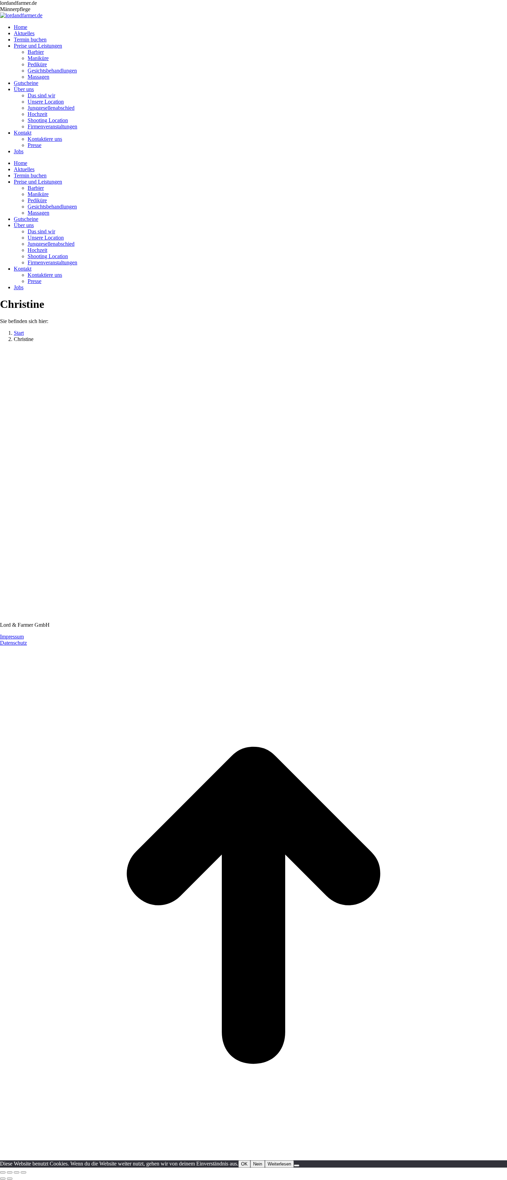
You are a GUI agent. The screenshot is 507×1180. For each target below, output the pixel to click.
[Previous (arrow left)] (3, 1179)
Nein (257, 1164)
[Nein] (296, 1165)
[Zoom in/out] (23, 1172)
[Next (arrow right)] (9, 1179)
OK (244, 1164)
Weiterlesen (279, 1164)
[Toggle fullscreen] (16, 1172)
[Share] (9, 1172)
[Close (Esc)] (3, 1172)
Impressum (12, 637)
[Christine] (168, 619)
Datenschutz (13, 643)
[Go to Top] (253, 1157)
